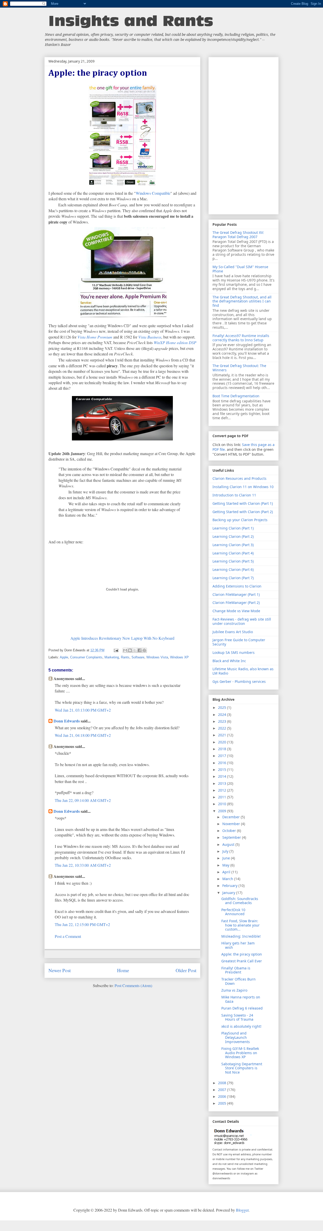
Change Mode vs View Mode (236, 610)
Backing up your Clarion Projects (239, 519)
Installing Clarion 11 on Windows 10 (243, 486)
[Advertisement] (243, 134)
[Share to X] (134, 650)
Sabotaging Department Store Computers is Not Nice (241, 1068)
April (226, 872)
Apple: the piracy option (241, 954)
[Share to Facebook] (139, 650)
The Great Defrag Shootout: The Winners (239, 367)
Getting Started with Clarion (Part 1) (242, 503)
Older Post (186, 970)
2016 (222, 762)
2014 (222, 776)
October (229, 830)
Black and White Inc (229, 660)
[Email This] (125, 650)
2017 (222, 755)
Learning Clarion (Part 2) (233, 536)
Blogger (242, 1210)
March (228, 878)
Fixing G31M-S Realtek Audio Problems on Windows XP (240, 1052)
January (229, 892)
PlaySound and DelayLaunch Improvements (235, 1037)
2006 (222, 1096)
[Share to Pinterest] (144, 650)
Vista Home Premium (94, 337)
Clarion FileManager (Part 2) (236, 602)
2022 (222, 728)
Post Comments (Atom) (133, 985)
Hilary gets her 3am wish (238, 945)
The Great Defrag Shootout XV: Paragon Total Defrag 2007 (238, 234)
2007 (222, 1089)
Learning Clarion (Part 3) (233, 544)
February (230, 885)
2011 (222, 797)
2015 (222, 769)
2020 (222, 742)
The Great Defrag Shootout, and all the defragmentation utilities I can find (242, 301)
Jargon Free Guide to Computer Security (238, 642)
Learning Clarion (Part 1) (233, 528)
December (231, 817)
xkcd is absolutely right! (241, 1026)
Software (137, 657)
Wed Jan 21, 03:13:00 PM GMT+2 (83, 710)
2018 (222, 748)
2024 (222, 714)
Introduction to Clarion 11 (234, 495)
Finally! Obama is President (235, 970)
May (226, 865)
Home (123, 970)
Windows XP (179, 657)
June (226, 858)
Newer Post (59, 970)
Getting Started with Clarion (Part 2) (242, 511)
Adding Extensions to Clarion (236, 586)
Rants (125, 657)
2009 (222, 810)
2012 (222, 790)
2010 (222, 803)
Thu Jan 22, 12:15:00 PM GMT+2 (82, 924)
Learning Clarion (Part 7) (233, 577)
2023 (222, 721)
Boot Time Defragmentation (235, 396)
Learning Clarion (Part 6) (233, 569)
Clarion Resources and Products (239, 478)
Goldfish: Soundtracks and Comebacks (239, 900)
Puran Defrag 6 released (242, 1008)
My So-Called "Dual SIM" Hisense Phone (240, 268)
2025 (222, 707)
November (231, 823)
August (228, 844)
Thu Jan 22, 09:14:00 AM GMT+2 (83, 800)
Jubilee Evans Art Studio (232, 631)
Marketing (111, 657)
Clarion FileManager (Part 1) (236, 594)
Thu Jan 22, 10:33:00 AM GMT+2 (83, 865)
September (232, 837)
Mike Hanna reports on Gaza (240, 999)
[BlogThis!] (129, 650)
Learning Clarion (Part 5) (233, 561)
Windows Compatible (153, 193)
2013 (222, 783)
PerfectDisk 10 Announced (233, 911)
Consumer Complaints (86, 657)
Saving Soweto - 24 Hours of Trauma (237, 1017)
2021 (222, 735)
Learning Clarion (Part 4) (233, 553)
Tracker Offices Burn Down (238, 981)
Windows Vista (157, 657)
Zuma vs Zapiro (234, 990)
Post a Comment (68, 936)
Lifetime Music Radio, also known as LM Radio (243, 671)
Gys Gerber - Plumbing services (239, 681)
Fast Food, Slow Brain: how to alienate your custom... (240, 925)
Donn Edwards (66, 721)
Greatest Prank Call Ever (241, 961)
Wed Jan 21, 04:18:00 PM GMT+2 (83, 735)
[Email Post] (116, 650)
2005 (222, 1103)
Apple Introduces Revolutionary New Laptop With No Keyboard (122, 638)
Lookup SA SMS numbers (233, 652)
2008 (222, 1082)
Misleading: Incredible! (241, 936)
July (225, 851)
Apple (64, 657)
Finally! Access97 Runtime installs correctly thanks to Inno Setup (240, 337)
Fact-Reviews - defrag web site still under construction (241, 621)
